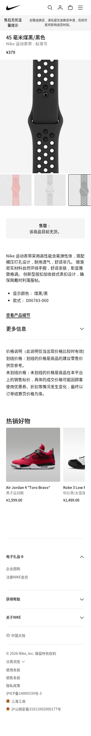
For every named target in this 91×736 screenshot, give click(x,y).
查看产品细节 (18, 315)
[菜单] (80, 7)
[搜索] (50, 7)
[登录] (60, 7)
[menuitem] (16, 662)
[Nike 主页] (13, 7)
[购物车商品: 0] (70, 7)
